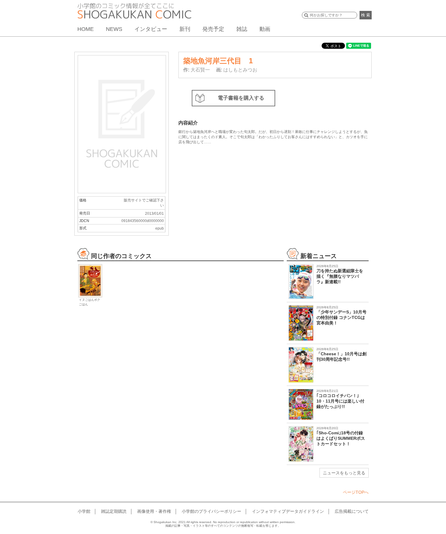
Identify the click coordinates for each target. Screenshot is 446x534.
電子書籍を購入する (241, 98)
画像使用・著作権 (154, 511)
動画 (264, 29)
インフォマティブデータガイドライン (288, 511)
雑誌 (241, 29)
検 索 (365, 15)
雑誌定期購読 (114, 511)
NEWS (114, 29)
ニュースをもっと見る (344, 472)
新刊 (184, 29)
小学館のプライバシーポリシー (211, 511)
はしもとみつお (240, 69)
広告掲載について (352, 511)
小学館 (84, 511)
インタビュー (150, 29)
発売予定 (213, 29)
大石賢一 (200, 69)
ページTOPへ (356, 492)
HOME (85, 29)
